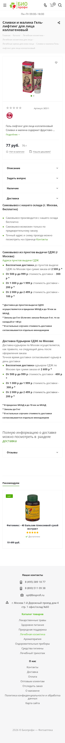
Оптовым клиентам (32, 681)
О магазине (33, 690)
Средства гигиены (33, 648)
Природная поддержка (32, 629)
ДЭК (36, 260)
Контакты (42, 239)
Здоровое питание (32, 624)
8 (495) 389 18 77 (35, 581)
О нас (32, 661)
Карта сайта (33, 703)
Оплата (32, 676)
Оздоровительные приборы (32, 643)
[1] (7, 108)
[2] (10, 108)
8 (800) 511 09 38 (35, 588)
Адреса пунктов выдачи (17, 260)
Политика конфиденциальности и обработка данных (32, 697)
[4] (17, 108)
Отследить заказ (32, 686)
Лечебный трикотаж (32, 653)
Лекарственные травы (32, 620)
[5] (20, 108)
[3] (14, 108)
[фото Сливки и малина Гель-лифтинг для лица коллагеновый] (32, 77)
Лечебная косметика (32, 634)
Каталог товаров (33, 614)
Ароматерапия (32, 639)
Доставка (32, 671)
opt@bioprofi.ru (35, 595)
